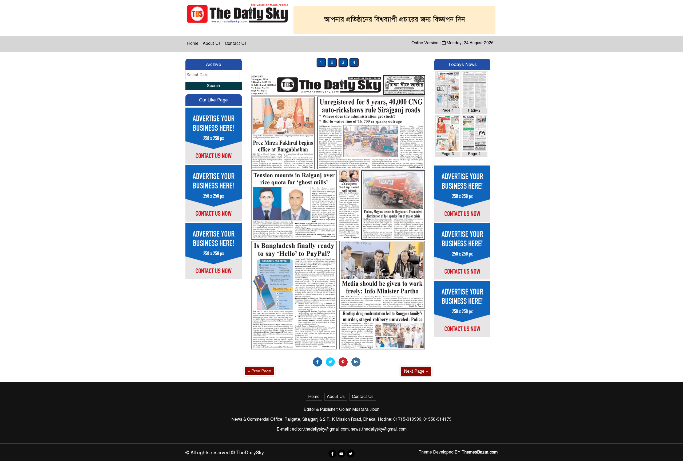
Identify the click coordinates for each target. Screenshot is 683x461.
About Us (212, 43)
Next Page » (416, 371)
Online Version (425, 43)
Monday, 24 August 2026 (470, 43)
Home (192, 43)
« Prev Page (259, 371)
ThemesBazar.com (480, 452)
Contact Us (236, 43)
